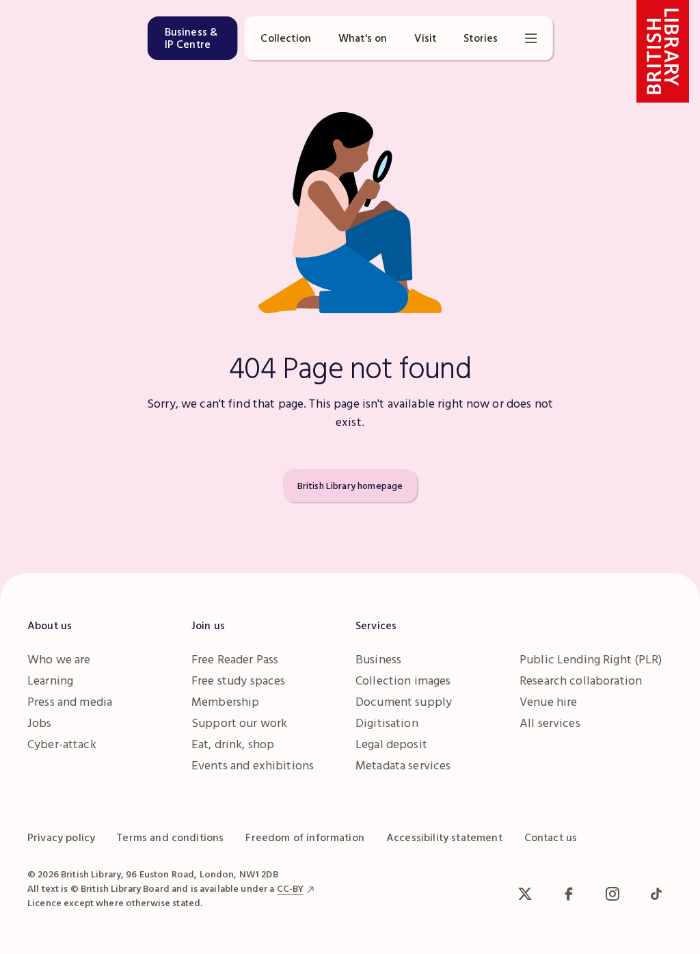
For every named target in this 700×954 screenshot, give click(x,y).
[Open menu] (530, 38)
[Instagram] (612, 893)
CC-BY (290, 888)
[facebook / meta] (568, 893)
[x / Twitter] (525, 893)
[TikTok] (656, 893)
